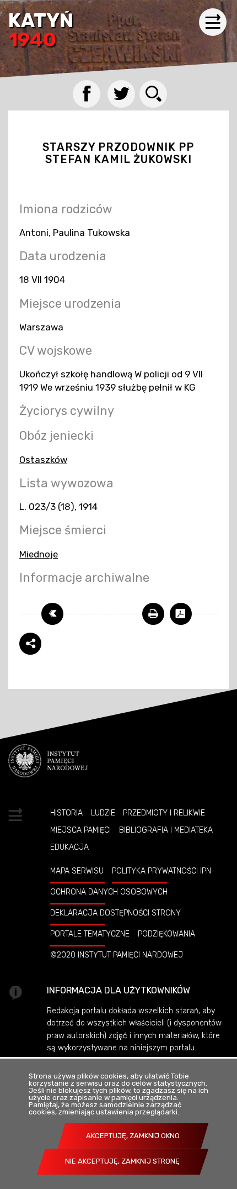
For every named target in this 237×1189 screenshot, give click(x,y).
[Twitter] (121, 94)
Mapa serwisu (77, 870)
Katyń (40, 31)
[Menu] (213, 22)
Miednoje (38, 554)
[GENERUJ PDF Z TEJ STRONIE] (181, 614)
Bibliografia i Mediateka (166, 829)
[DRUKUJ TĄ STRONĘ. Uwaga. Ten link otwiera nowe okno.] (153, 614)
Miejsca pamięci (80, 829)
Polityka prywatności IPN (161, 870)
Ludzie (103, 812)
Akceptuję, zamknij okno (133, 1136)
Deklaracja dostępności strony (115, 912)
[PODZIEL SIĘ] (30, 644)
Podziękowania (166, 933)
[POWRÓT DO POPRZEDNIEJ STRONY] (52, 614)
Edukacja (69, 847)
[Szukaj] (153, 94)
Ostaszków (43, 459)
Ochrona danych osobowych (109, 891)
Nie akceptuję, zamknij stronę (122, 1161)
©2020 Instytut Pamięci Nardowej (116, 954)
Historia (66, 812)
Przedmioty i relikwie (164, 812)
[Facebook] (86, 94)
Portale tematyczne (90, 933)
